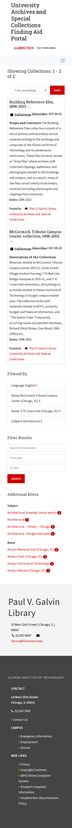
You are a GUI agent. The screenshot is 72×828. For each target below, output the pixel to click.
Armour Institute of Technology (28, 563)
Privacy (25, 764)
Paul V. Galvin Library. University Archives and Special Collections (33, 214)
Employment (29, 742)
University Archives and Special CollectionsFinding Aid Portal (28, 21)
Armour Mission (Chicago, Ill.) (26, 570)
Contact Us (20, 720)
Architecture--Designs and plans (29, 534)
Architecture (16, 520)
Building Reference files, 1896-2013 (31, 104)
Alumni (25, 748)
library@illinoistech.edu (27, 641)
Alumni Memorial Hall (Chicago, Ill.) (30, 549)
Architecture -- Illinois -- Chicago (29, 527)
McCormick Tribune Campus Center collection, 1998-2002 (35, 233)
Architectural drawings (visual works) (32, 513)
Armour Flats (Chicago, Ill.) (25, 556)
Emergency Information (36, 736)
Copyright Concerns (33, 770)
